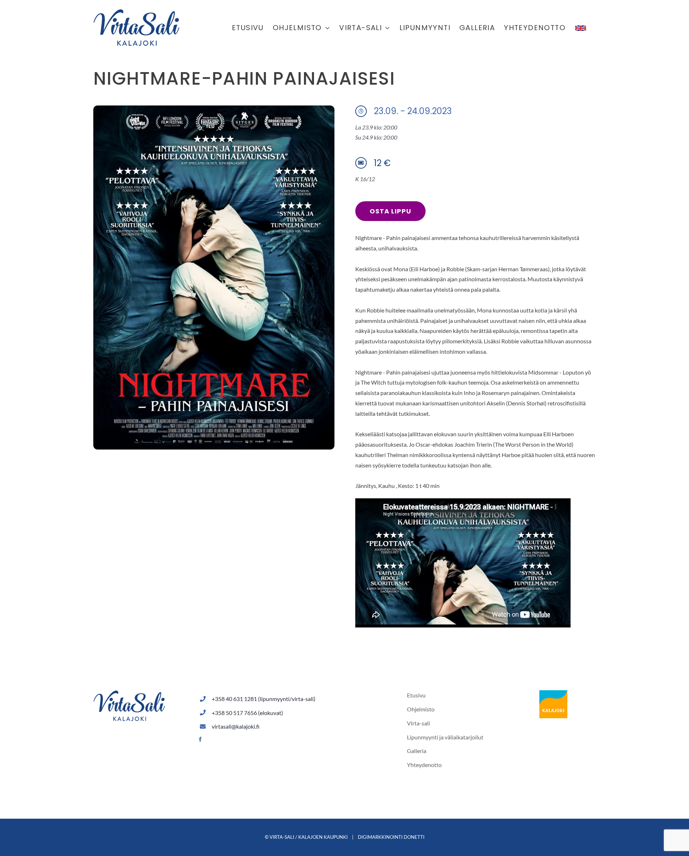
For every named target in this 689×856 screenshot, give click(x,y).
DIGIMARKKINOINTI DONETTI (391, 837)
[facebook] (200, 739)
